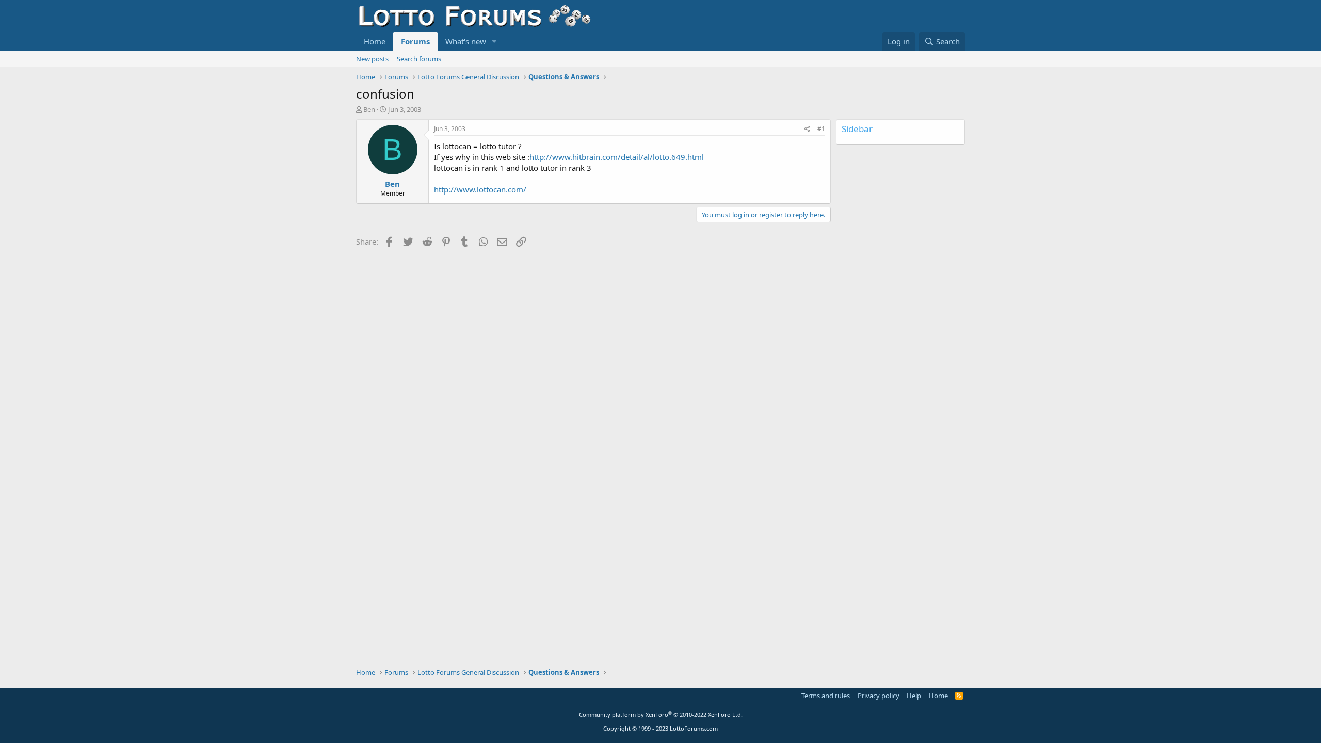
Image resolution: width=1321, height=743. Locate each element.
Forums (415, 41)
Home (374, 41)
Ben (369, 109)
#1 (821, 128)
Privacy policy (878, 695)
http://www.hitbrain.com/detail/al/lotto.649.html (616, 157)
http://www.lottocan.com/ (480, 189)
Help (914, 695)
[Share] (807, 129)
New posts (372, 58)
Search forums (419, 58)
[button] (494, 41)
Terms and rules (825, 695)
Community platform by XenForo (661, 714)
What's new (465, 41)
